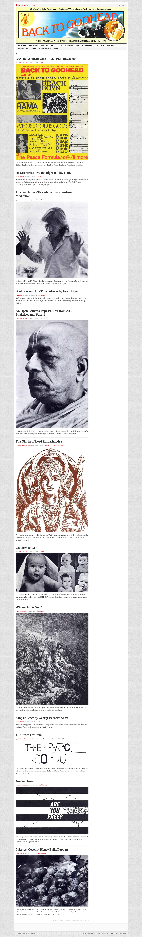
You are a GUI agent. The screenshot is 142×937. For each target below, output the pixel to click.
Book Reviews (41, 295)
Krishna (69, 45)
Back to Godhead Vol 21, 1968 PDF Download (46, 59)
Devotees (21, 45)
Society (110, 45)
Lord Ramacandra (50, 445)
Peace (39, 722)
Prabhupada (88, 45)
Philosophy (43, 785)
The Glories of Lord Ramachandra (39, 441)
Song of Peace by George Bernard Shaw (42, 718)
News (42, 551)
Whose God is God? (29, 607)
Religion (41, 611)
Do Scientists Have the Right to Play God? (43, 173)
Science (100, 45)
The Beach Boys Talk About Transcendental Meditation (44, 194)
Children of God (26, 548)
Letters (43, 318)
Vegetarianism (42, 853)
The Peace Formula (29, 735)
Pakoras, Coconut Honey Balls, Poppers (42, 849)
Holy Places (47, 45)
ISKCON (59, 45)
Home (18, 54)
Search (123, 5)
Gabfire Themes (123, 933)
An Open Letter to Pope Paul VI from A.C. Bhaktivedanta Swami (44, 312)
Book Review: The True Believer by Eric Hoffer (47, 291)
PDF (77, 45)
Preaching (44, 200)
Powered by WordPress (112, 933)
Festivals (33, 45)
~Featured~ (50, 200)
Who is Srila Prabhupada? (26, 49)
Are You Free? (25, 781)
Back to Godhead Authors (48, 49)
